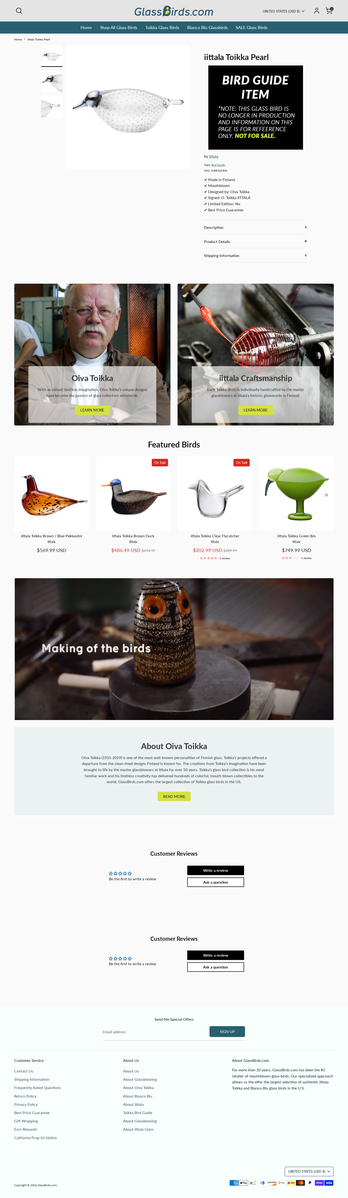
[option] (128, 108)
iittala (213, 156)
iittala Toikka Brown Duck (133, 536)
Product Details (217, 241)
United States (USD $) (281, 11)
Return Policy (25, 1096)
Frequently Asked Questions (37, 1087)
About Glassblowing (140, 1079)
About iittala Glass (138, 1129)
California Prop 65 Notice (35, 1137)
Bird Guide (218, 165)
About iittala (133, 1104)
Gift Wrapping (26, 1121)
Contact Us (23, 1071)
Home (86, 27)
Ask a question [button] (215, 882)
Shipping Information (221, 255)
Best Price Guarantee (31, 1112)
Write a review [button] (215, 870)
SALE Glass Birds (252, 27)
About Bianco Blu (137, 1096)
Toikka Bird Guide (137, 1112)
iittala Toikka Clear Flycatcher (215, 536)
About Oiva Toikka (138, 1087)
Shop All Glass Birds (118, 27)
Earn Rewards (25, 1129)
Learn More (92, 410)
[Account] (316, 10)
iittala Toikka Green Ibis (296, 536)
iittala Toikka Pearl (38, 39)
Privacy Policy (26, 1104)
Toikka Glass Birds (162, 27)
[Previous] (22, 495)
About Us (131, 1071)
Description (213, 227)
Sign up (227, 1031)
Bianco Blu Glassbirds (207, 27)
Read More (174, 796)
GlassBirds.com (47, 1185)
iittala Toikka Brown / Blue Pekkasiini (51, 536)
